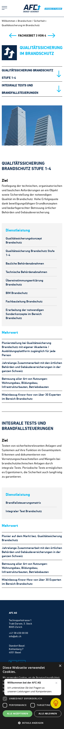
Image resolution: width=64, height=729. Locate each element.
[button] (32, 723)
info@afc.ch (15, 636)
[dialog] (32, 695)
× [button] (60, 666)
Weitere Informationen (28, 691)
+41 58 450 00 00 (18, 633)
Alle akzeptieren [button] (17, 713)
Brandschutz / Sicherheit (31, 20)
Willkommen (8, 20)
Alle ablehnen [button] (48, 713)
